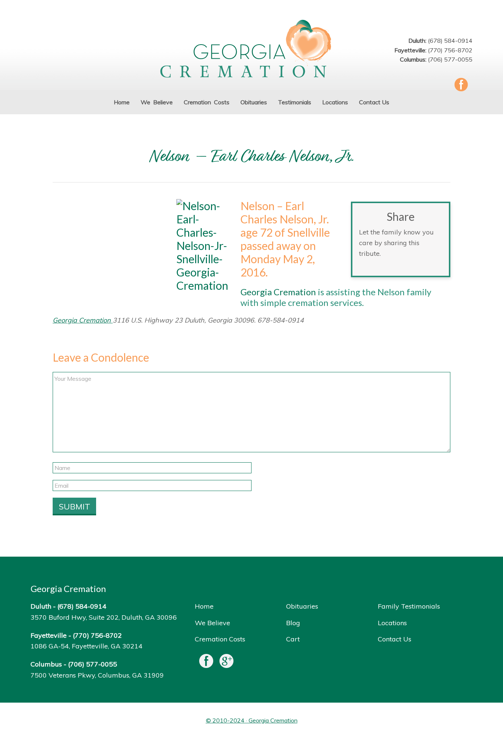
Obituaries (302, 606)
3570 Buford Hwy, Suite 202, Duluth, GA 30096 (104, 617)
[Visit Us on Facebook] (206, 662)
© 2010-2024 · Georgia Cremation (252, 720)
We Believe (212, 623)
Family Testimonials (409, 606)
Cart (293, 639)
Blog (293, 623)
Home (204, 606)
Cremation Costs (220, 639)
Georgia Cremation (251, 49)
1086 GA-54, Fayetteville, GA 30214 (87, 646)
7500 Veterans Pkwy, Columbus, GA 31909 (97, 675)
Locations (392, 623)
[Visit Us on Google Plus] (226, 662)
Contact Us (394, 639)
